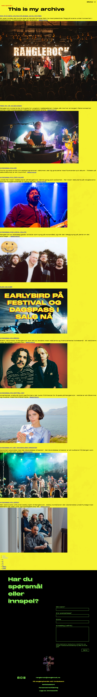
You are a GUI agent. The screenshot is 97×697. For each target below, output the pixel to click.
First (4, 556)
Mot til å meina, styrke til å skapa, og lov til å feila (20, 16)
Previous (5, 557)
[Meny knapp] (95, 2)
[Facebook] (18, 678)
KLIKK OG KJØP (6, 287)
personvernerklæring (69, 645)
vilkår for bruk (82, 645)
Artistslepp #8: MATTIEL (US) (12, 393)
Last (4, 568)
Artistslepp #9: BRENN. (9, 338)
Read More (43, 20)
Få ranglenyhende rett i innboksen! (48, 681)
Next (4, 566)
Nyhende (9, 5)
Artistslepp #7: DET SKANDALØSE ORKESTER (18, 447)
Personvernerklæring (48, 687)
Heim (3, 5)
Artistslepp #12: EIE (8, 168)
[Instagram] (24, 678)
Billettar (90, 2)
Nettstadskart (48, 684)
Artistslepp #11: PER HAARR (12, 177)
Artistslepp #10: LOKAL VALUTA (13, 232)
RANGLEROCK (9, 2)
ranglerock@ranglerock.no (48, 677)
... (12, 5)
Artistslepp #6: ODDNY (9, 502)
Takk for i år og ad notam (11, 106)
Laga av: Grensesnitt (48, 690)
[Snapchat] (21, 678)
